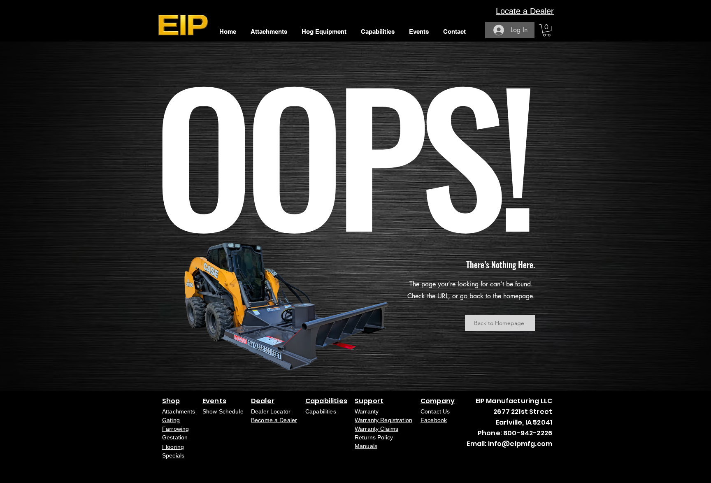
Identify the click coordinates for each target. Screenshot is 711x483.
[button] (546, 30)
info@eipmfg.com (520, 443)
